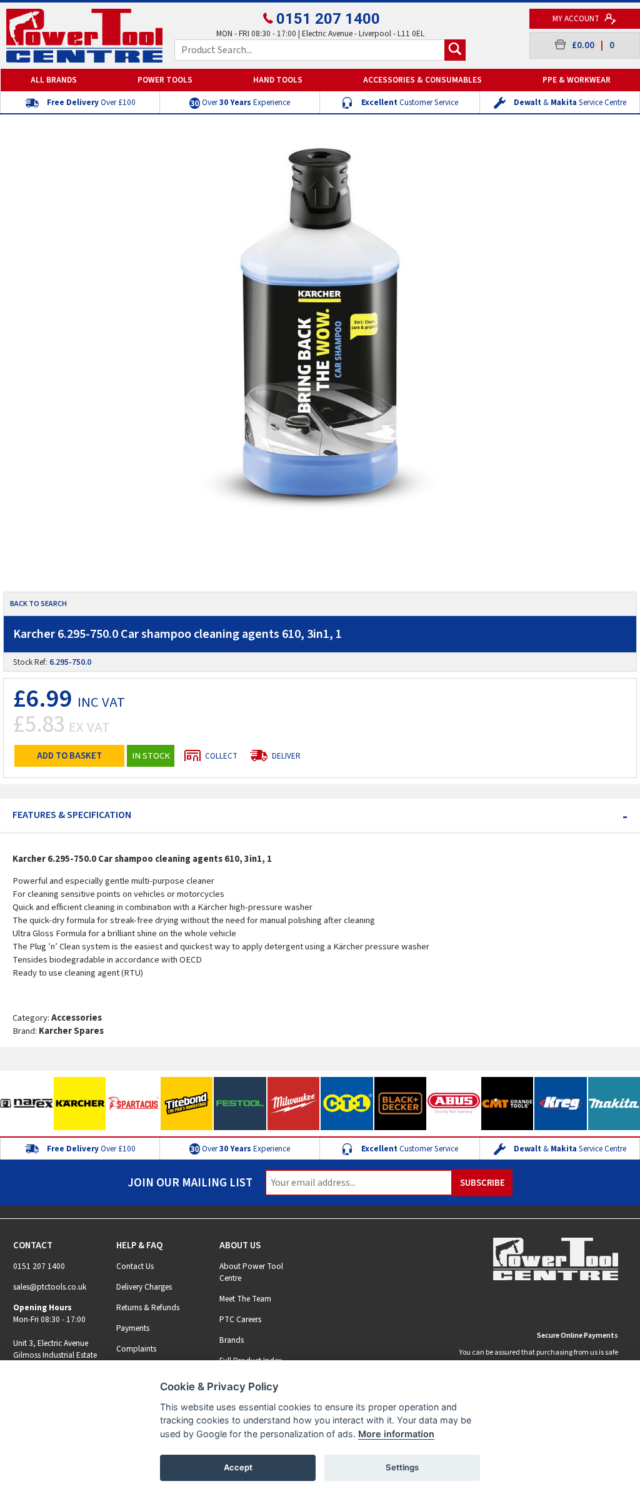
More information (396, 1433)
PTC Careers (240, 1319)
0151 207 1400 (328, 19)
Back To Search (38, 604)
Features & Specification (320, 815)
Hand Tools (277, 80)
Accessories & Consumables (422, 80)
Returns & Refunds (147, 1307)
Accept (238, 1467)
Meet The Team (245, 1299)
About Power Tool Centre (251, 1272)
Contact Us (135, 1266)
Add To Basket (69, 755)
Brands (231, 1340)
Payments (132, 1328)
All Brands (54, 80)
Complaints (136, 1349)
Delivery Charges (144, 1287)
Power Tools (165, 80)
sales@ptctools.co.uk (49, 1287)
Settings (402, 1467)
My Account (576, 18)
